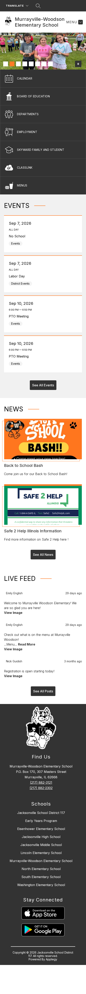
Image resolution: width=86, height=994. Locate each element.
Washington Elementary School (41, 885)
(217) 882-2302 (41, 788)
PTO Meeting (20, 316)
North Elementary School (41, 869)
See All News (43, 555)
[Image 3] (18, 63)
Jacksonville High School (41, 837)
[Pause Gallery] (78, 64)
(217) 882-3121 (41, 782)
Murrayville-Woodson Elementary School (41, 861)
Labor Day (18, 276)
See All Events (43, 385)
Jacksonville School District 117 (41, 813)
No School (18, 236)
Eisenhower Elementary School (41, 829)
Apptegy (51, 959)
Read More (26, 644)
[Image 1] (5, 63)
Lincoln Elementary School (41, 853)
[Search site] (38, 5)
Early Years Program (41, 821)
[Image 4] (24, 63)
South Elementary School (41, 877)
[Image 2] (12, 63)
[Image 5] (31, 63)
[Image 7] (44, 63)
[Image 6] (37, 63)
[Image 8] (50, 63)
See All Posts (43, 691)
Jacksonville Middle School (41, 845)
